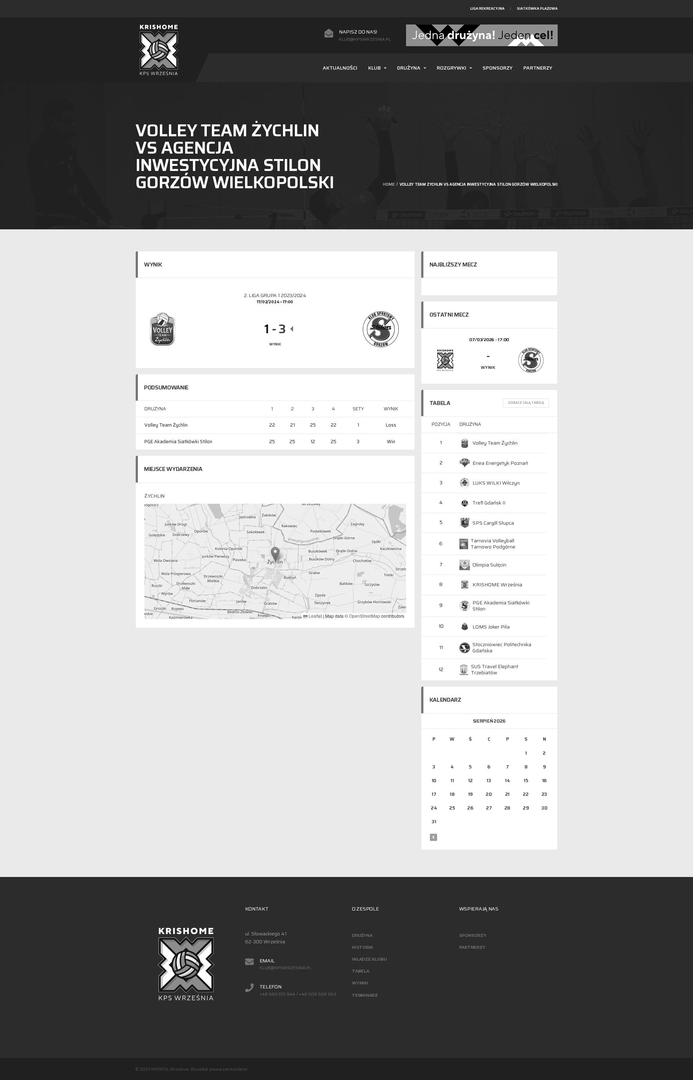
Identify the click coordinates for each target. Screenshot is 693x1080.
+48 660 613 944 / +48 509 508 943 (298, 994)
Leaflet (315, 616)
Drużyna (408, 68)
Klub (374, 68)
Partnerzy (537, 68)
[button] (275, 554)
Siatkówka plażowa (537, 8)
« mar (433, 837)
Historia (362, 947)
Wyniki (360, 983)
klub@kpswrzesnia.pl (365, 39)
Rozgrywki (451, 68)
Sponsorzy (498, 68)
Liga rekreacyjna (487, 8)
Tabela (360, 971)
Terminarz (365, 995)
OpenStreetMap (364, 616)
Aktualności (340, 68)
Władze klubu (369, 959)
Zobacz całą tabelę (526, 402)
